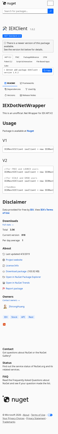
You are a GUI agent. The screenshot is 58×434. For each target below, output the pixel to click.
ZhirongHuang (16, 306)
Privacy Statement (36, 418)
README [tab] (11, 83)
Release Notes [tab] (29, 95)
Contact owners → (11, 300)
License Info (12, 265)
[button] (47, 70)
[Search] (50, 11)
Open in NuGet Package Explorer (23, 276)
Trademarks (9, 421)
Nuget (30, 130)
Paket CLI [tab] (8, 61)
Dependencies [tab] (14, 89)
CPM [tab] (45, 57)
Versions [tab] (11, 95)
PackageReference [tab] (31, 57)
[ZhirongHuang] (5, 306)
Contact (8, 349)
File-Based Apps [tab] (43, 61)
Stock (14, 317)
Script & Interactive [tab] (24, 61)
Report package (14, 288)
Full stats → (8, 224)
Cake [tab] (6, 65)
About (26, 414)
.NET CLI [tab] (7, 57)
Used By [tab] (31, 89)
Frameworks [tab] (28, 83)
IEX (32, 209)
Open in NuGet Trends (18, 282)
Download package (16, 271)
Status (7, 363)
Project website (14, 259)
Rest (31, 317)
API (23, 317)
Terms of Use (38, 414)
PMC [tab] (17, 57)
